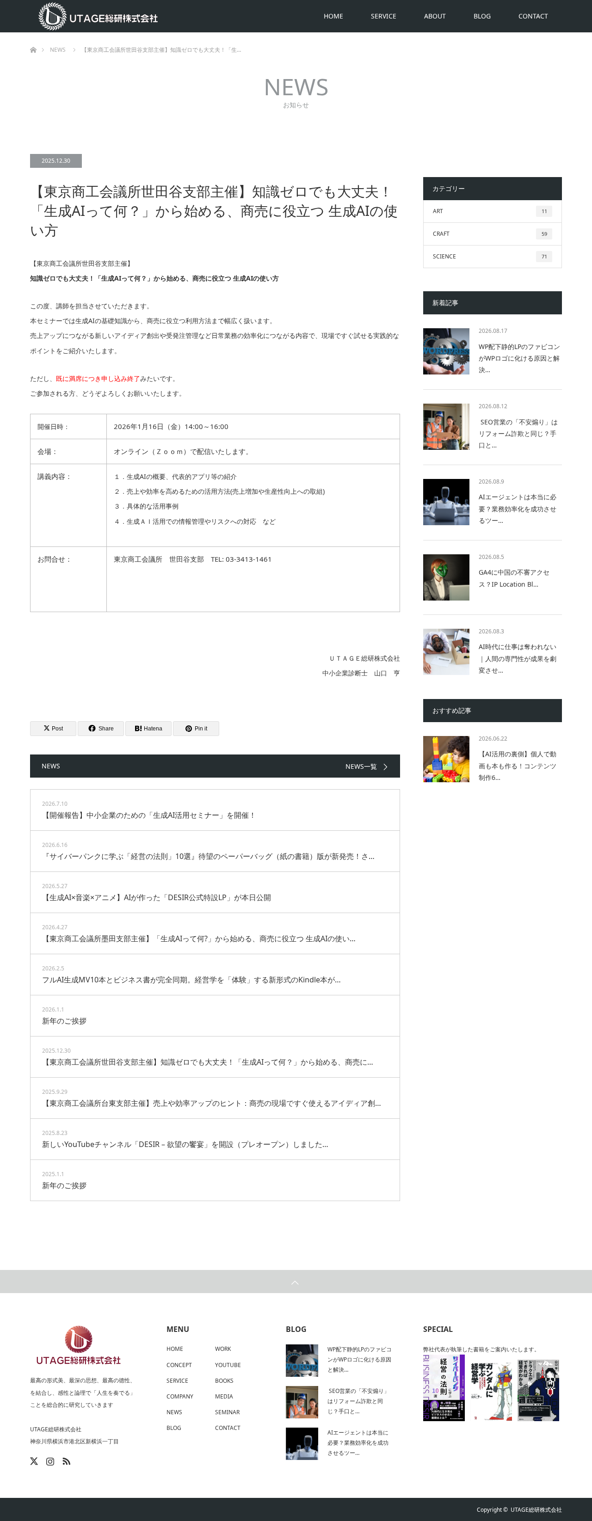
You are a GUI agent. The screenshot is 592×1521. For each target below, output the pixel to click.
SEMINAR (227, 1412)
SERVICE (383, 16)
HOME (333, 16)
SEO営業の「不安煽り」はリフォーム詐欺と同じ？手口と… (518, 433)
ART (490, 211)
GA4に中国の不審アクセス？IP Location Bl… (514, 578)
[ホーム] (33, 35)
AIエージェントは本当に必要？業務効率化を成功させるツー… (517, 508)
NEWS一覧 (361, 766)
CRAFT (490, 234)
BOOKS (224, 1381)
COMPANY (179, 1396)
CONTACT (533, 16)
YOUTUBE (228, 1365)
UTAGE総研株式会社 (536, 1510)
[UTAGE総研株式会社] (99, 16)
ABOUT (435, 16)
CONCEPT (179, 1365)
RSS (65, 1459)
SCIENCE (490, 256)
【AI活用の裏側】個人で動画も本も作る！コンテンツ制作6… (517, 765)
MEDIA (224, 1396)
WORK (223, 1349)
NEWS (174, 1412)
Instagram (49, 1459)
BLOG (482, 16)
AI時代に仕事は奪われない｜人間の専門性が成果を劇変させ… (517, 658)
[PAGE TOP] (296, 1281)
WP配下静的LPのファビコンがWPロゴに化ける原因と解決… (519, 358)
